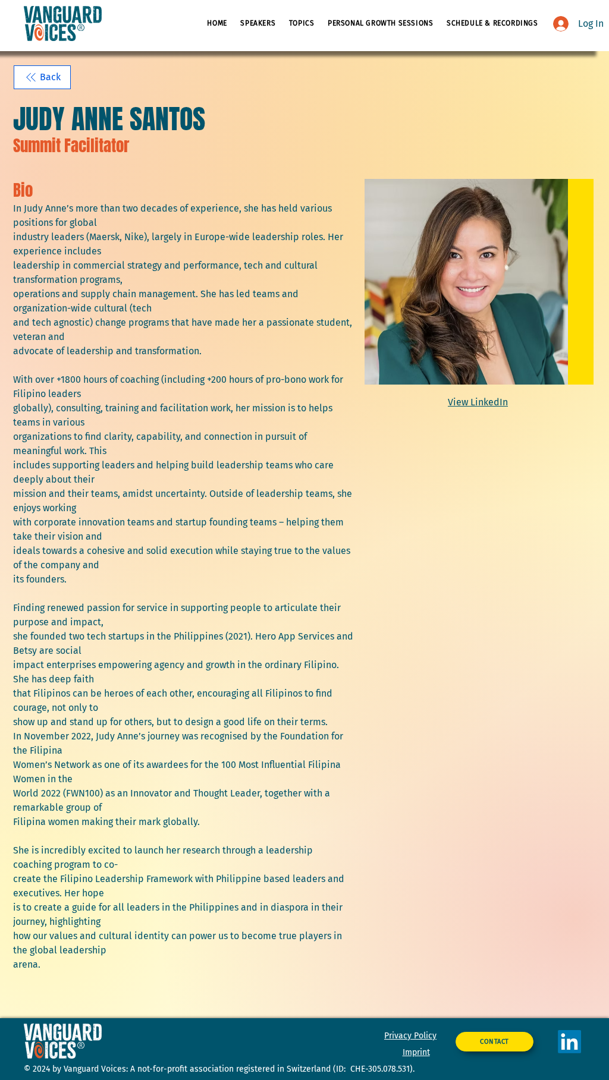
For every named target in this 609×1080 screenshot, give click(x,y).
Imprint (416, 1052)
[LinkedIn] (569, 1041)
